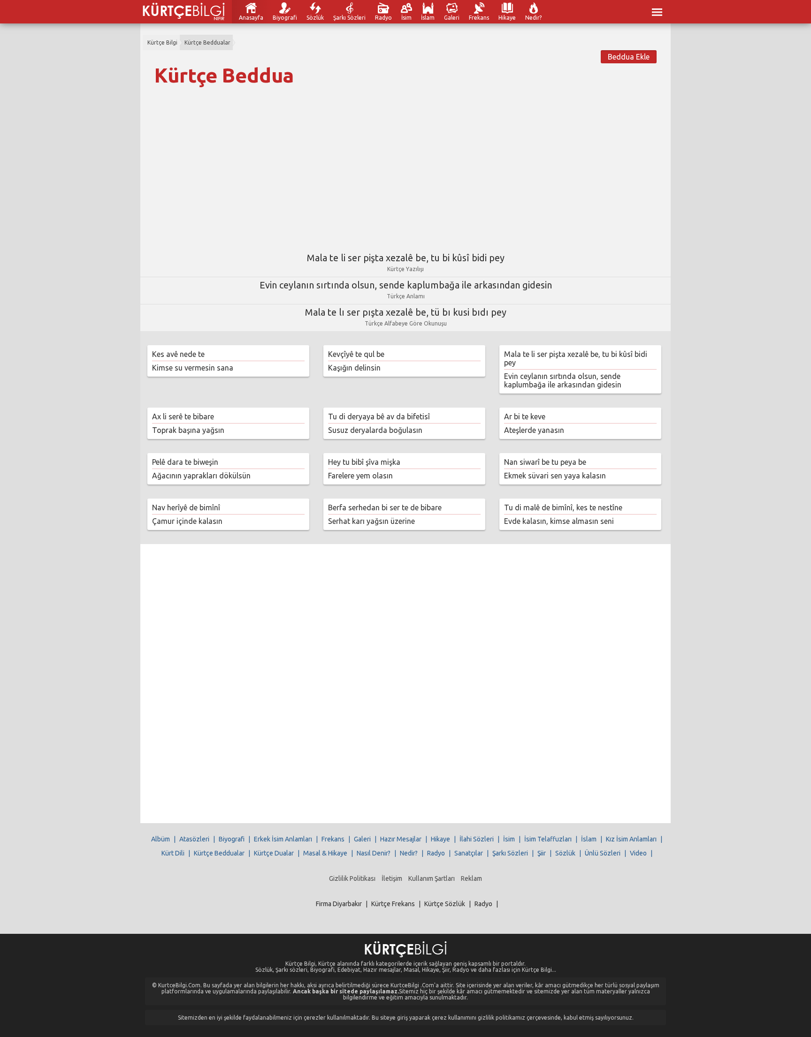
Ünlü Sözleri (602, 853)
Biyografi (285, 18)
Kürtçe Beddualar (207, 42)
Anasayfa (251, 18)
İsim (406, 18)
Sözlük (315, 18)
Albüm (160, 839)
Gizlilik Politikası (352, 878)
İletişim (392, 878)
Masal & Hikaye (325, 853)
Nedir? (533, 18)
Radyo (383, 18)
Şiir (541, 853)
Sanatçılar (468, 853)
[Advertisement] (405, 165)
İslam (428, 18)
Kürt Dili (172, 853)
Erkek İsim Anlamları (283, 839)
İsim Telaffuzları (548, 839)
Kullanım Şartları (431, 878)
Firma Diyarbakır (339, 904)
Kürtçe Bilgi (162, 42)
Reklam (471, 878)
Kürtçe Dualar (274, 853)
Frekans (479, 18)
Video (638, 853)
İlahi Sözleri (476, 839)
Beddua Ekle (629, 57)
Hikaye (507, 18)
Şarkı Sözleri (349, 18)
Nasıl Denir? (373, 853)
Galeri (451, 18)
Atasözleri (194, 839)
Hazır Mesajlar (400, 839)
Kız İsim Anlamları (631, 839)
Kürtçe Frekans (393, 904)
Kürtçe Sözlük (444, 904)
